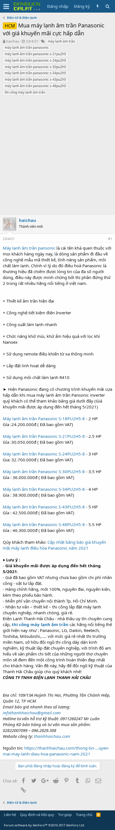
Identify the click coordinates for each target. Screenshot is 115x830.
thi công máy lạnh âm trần (25, 92)
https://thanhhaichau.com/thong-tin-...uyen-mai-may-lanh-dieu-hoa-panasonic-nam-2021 (56, 751)
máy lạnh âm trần (61, 41)
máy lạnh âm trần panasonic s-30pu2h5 (35, 66)
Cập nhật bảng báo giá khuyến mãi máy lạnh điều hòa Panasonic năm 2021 (54, 545)
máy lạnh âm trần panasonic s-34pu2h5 (35, 73)
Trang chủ (84, 814)
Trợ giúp (65, 814)
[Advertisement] (57, 156)
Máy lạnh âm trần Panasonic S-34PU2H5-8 (44, 489)
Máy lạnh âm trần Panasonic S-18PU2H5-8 (44, 418)
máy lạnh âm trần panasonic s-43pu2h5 (35, 79)
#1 (110, 238)
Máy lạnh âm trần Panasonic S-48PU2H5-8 (44, 524)
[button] (6, 6)
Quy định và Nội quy (37, 814)
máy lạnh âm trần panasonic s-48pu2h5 (35, 85)
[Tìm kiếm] (107, 6)
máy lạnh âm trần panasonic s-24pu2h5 (35, 60)
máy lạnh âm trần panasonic (27, 47)
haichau (12, 41)
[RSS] (98, 815)
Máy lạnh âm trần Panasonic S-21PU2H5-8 (44, 436)
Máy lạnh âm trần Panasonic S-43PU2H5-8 (44, 507)
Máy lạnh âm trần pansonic (29, 248)
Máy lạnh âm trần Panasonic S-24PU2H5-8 (44, 454)
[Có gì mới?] (97, 6)
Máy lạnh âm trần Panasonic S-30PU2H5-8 (44, 471)
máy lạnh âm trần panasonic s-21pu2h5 (35, 54)
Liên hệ (10, 814)
